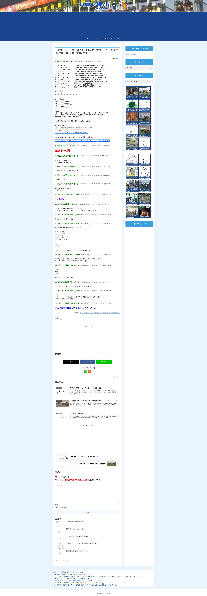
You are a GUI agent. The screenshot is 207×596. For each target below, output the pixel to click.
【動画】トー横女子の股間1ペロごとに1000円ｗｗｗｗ (72, 574)
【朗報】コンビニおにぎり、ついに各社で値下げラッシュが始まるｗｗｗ (78, 583)
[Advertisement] (103, 23)
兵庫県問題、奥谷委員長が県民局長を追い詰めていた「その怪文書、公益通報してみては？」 (84, 585)
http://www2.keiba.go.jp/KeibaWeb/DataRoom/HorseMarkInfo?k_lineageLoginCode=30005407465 (82, 139)
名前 (56, 504)
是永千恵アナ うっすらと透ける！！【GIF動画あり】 (72, 578)
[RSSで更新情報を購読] (89, 371)
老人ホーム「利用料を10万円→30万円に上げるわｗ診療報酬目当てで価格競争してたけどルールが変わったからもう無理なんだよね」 (97, 576)
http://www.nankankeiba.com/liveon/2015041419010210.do (71, 133)
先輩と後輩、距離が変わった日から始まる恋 (68, 572)
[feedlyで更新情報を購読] (85, 371)
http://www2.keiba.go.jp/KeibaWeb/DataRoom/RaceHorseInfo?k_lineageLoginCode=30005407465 (82, 141)
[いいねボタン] (57, 318)
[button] (151, 54)
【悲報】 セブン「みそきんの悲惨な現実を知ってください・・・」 (76, 580)
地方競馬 (59, 354)
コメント (59, 485)
